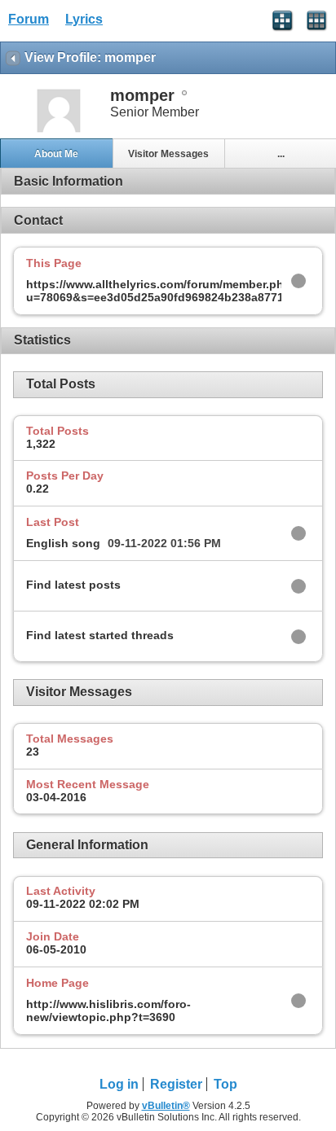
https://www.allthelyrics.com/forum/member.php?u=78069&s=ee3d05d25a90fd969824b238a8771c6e (164, 291)
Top (225, 1084)
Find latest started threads (100, 635)
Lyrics (84, 19)
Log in (119, 1084)
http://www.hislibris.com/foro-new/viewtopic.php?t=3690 (108, 1010)
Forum (28, 19)
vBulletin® (166, 1105)
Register (176, 1084)
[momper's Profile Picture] (58, 131)
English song (63, 543)
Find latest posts (73, 584)
